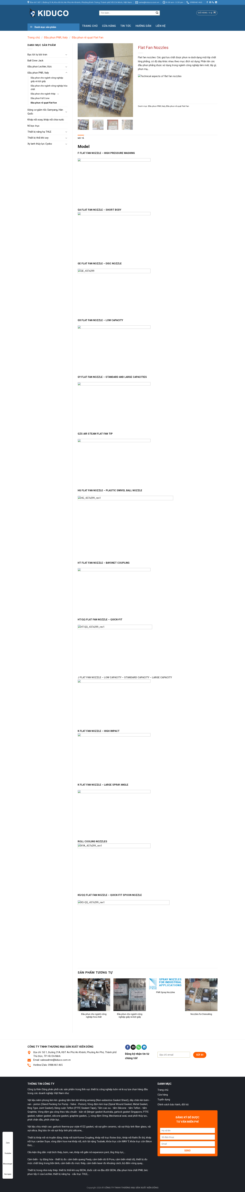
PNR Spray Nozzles (165, 992)
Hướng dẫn (143, 25)
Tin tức (125, 25)
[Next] (128, 80)
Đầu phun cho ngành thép (43, 93)
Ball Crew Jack (35, 60)
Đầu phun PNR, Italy (56, 37)
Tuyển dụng (164, 1099)
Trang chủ (90, 25)
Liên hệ (161, 25)
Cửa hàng (109, 25)
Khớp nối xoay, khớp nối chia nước (46, 119)
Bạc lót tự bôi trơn (37, 54)
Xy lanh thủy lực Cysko (40, 143)
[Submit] (157, 12)
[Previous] (83, 80)
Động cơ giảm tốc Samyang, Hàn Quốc (45, 111)
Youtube (7, 1153)
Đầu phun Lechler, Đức (40, 66)
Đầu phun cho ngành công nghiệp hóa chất (49, 88)
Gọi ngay (7, 1174)
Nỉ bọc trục (34, 125)
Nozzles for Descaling (201, 1014)
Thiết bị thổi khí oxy (38, 137)
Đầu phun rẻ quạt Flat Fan (87, 37)
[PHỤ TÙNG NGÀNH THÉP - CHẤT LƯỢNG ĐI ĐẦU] (61, 13)
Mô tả (81, 138)
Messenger (7, 1164)
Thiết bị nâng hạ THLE (39, 131)
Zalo (8, 1143)
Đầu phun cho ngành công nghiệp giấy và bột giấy (47, 80)
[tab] (81, 138)
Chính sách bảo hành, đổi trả (173, 1104)
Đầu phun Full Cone (40, 98)
